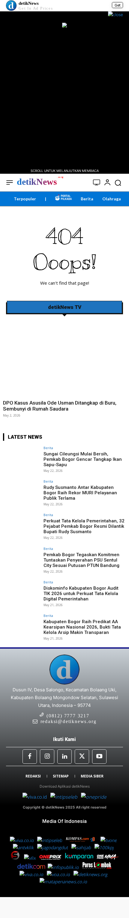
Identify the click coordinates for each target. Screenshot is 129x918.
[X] (82, 756)
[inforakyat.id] (33, 874)
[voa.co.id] (60, 874)
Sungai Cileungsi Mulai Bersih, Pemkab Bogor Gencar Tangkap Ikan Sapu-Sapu (83, 459)
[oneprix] (51, 858)
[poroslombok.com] (98, 867)
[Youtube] (99, 756)
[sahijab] (81, 847)
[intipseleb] (64, 797)
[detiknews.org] (92, 874)
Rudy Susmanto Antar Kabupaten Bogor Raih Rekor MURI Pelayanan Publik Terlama (80, 493)
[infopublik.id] (65, 867)
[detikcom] (31, 867)
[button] (118, 182)
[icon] (97, 183)
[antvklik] (24, 847)
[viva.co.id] (36, 797)
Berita (48, 447)
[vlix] (30, 858)
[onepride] (108, 858)
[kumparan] (79, 858)
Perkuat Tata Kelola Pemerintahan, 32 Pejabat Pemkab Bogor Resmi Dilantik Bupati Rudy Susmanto (84, 526)
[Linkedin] (64, 756)
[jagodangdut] (53, 847)
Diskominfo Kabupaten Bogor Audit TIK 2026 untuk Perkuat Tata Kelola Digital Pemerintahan (81, 593)
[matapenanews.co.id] (64, 882)
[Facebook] (29, 756)
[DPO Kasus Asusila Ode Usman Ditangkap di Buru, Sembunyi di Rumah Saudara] (64, 357)
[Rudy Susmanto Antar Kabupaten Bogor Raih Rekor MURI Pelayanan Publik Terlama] (21, 493)
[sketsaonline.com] (17, 858)
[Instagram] (47, 756)
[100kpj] (104, 847)
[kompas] (93, 797)
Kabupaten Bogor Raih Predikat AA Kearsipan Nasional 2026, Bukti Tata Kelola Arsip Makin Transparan (82, 627)
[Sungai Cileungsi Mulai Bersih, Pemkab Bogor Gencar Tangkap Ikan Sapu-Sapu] (21, 460)
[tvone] (109, 840)
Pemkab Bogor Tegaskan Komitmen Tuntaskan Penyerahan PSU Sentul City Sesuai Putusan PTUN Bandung (81, 560)
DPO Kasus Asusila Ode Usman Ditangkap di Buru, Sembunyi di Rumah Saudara (59, 406)
